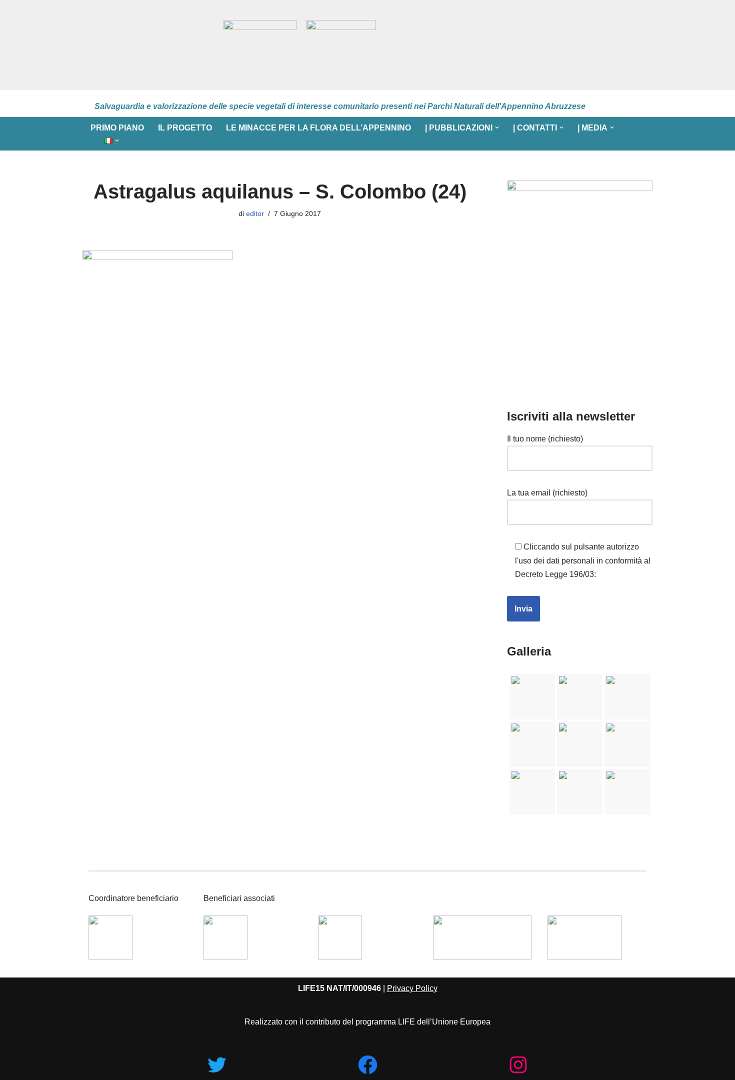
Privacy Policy (412, 988)
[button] (497, 128)
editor (255, 214)
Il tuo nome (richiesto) (545, 438)
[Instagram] (518, 1065)
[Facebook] (367, 1065)
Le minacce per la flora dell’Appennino (318, 128)
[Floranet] (148, 45)
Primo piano (117, 128)
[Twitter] (217, 1065)
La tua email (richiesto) (547, 492)
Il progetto (185, 128)
